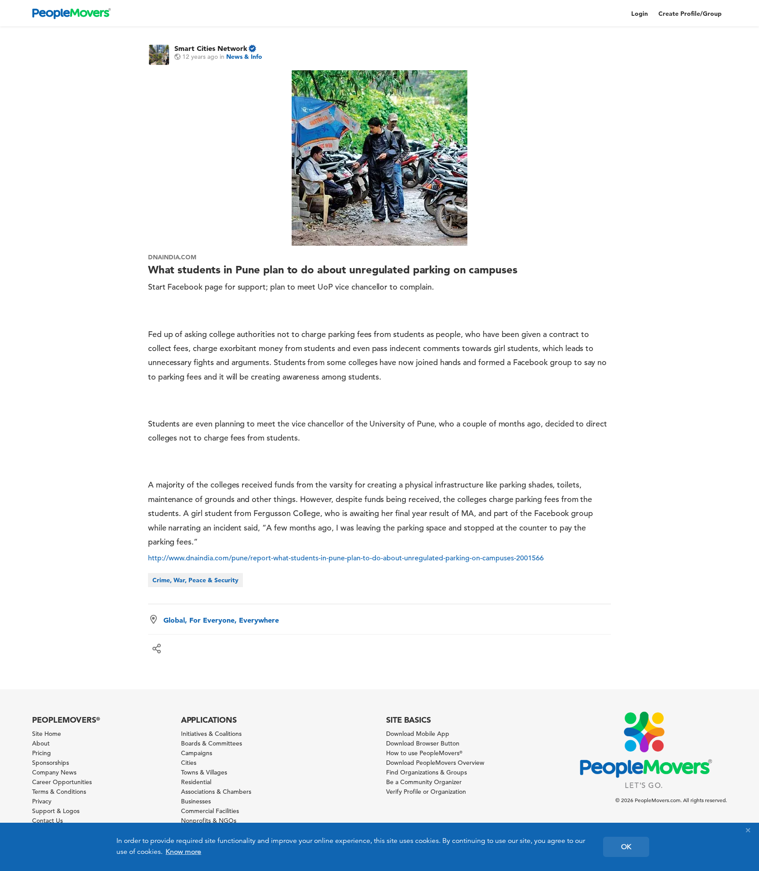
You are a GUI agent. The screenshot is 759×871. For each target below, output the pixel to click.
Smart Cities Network (210, 48)
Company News (54, 772)
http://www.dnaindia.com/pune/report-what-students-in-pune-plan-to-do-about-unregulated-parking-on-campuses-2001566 (346, 558)
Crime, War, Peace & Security (195, 580)
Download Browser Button (422, 743)
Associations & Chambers (216, 792)
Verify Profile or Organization (426, 792)
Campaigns (196, 753)
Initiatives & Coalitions (211, 734)
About (41, 743)
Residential (196, 782)
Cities (188, 763)
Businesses (196, 801)
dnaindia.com (172, 257)
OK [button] (626, 846)
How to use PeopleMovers (424, 753)
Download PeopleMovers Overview (435, 763)
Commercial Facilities (210, 811)
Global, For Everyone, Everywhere (221, 620)
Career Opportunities (62, 782)
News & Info (244, 57)
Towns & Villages (204, 772)
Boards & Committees (211, 743)
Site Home (46, 734)
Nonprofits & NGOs (208, 820)
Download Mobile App (417, 734)
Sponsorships (50, 763)
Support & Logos (56, 811)
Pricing (41, 753)
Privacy (41, 801)
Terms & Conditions (59, 792)
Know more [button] (183, 851)
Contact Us (47, 820)
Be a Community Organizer (424, 782)
